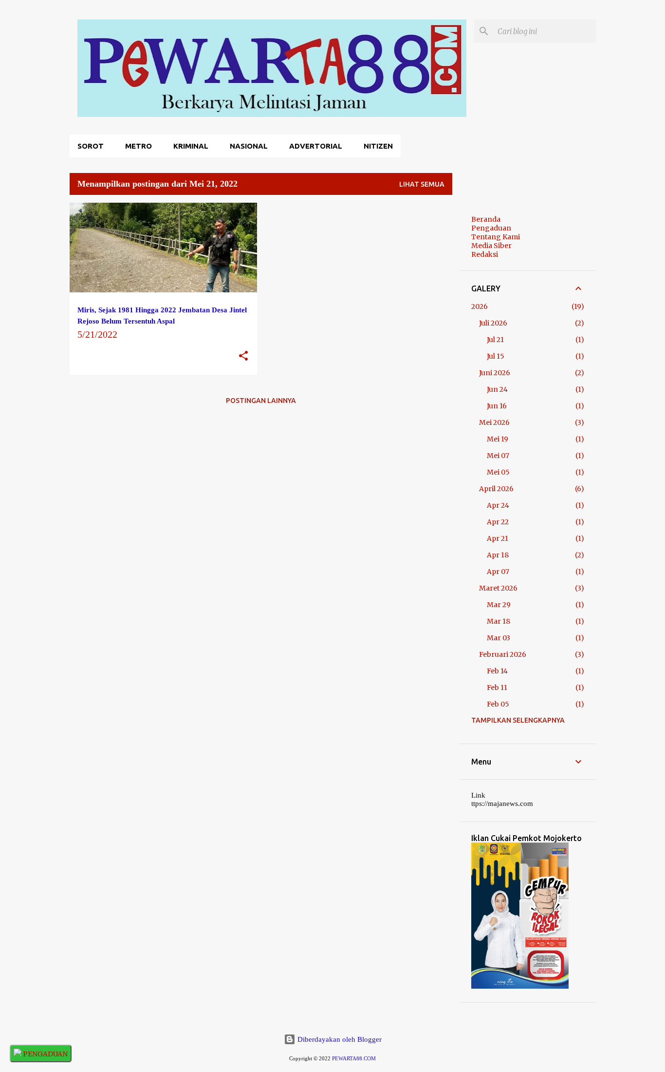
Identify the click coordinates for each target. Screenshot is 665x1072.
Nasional (249, 146)
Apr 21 (497, 538)
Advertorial (315, 146)
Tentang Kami (495, 236)
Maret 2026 (498, 588)
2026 (479, 306)
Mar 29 (499, 604)
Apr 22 (498, 521)
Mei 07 (498, 455)
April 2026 (496, 488)
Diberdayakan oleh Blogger (339, 1039)
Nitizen (378, 146)
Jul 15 (495, 356)
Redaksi (484, 254)
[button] (243, 356)
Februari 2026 (502, 654)
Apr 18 (498, 555)
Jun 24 (497, 389)
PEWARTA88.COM (354, 1058)
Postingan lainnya (261, 400)
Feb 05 (498, 704)
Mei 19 (497, 439)
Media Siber (491, 245)
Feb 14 (497, 671)
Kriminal (190, 146)
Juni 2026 (494, 372)
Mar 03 (498, 637)
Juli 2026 (493, 323)
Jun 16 (497, 406)
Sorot (90, 146)
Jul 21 (495, 339)
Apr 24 (498, 505)
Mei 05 (498, 472)
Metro (138, 146)
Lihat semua (421, 184)
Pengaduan (491, 228)
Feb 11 (497, 687)
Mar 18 (498, 621)
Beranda (485, 219)
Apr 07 (498, 571)
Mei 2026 (494, 422)
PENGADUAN (44, 1054)
